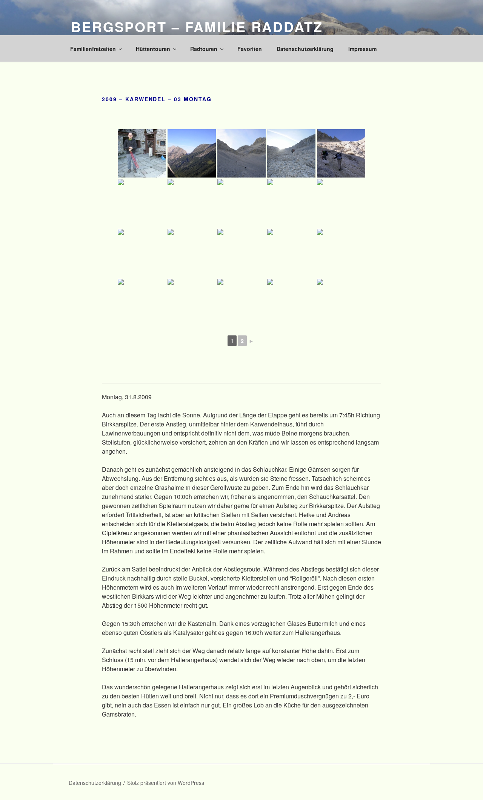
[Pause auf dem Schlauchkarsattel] (291, 203)
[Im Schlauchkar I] (241, 153)
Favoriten (249, 49)
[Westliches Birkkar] (291, 303)
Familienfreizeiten (93, 49)
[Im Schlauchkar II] (291, 153)
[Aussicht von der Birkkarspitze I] (241, 253)
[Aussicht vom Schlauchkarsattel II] (241, 203)
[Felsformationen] (241, 303)
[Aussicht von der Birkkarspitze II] (291, 253)
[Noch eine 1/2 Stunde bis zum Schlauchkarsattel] (341, 153)
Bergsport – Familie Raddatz (197, 26)
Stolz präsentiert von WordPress (165, 782)
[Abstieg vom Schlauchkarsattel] (142, 303)
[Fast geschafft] (142, 203)
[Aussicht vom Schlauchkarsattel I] (192, 203)
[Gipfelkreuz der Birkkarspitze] (192, 253)
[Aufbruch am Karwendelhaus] (142, 153)
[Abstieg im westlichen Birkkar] (341, 303)
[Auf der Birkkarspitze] (142, 253)
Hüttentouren (153, 49)
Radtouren (203, 49)
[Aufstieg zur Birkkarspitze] (341, 203)
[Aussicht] (192, 153)
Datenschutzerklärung (305, 49)
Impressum (362, 49)
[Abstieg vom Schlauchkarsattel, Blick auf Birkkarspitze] (341, 253)
